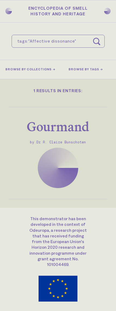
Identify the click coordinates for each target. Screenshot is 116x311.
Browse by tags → (86, 69)
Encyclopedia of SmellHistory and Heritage (58, 11)
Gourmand (58, 126)
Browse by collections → (30, 69)
